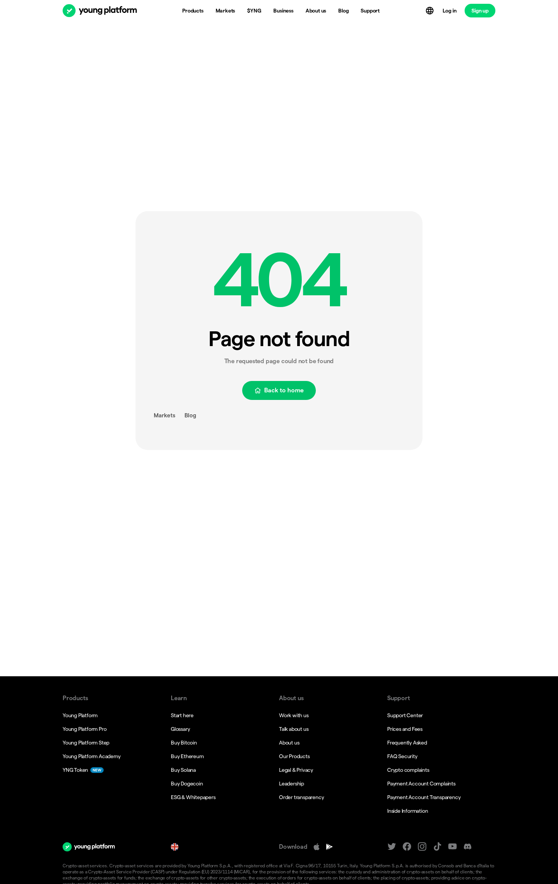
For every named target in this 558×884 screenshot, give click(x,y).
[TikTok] (437, 846)
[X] (391, 846)
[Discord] (467, 846)
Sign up (480, 11)
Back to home (284, 390)
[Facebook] (406, 846)
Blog (190, 415)
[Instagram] (422, 846)
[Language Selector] (430, 10)
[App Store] (316, 847)
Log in (450, 11)
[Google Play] (329, 846)
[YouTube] (452, 846)
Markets (164, 415)
